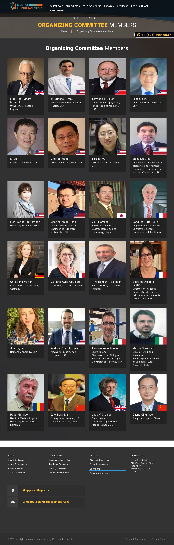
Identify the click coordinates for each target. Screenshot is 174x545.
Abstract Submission (99, 460)
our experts (73, 6)
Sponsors (122, 6)
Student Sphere (92, 6)
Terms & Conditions (135, 539)
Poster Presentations (59, 473)
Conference (56, 6)
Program (109, 6)
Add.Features (57, 10)
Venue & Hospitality (17, 464)
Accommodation (16, 468)
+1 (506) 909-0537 (155, 35)
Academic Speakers (58, 464)
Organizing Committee (59, 460)
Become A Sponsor (99, 473)
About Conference (17, 460)
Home (64, 31)
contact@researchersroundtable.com (45, 501)
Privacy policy (159, 539)
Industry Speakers (57, 468)
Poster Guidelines (16, 473)
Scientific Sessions (99, 464)
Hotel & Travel (139, 6)
